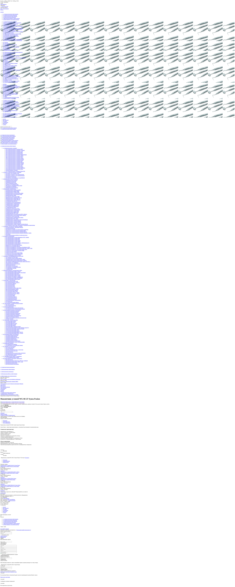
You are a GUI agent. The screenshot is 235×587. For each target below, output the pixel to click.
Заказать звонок (3, 414)
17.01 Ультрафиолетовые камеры (12, 357)
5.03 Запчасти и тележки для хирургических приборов (16, 229)
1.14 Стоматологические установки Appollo (14, 163)
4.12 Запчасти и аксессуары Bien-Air (13, 202)
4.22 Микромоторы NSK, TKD (11, 213)
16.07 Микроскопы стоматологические (13, 354)
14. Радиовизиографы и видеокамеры (11, 36)
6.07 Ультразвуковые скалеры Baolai (12, 243)
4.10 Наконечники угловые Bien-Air (12, 199)
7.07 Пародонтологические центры (12, 263)
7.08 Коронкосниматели (10, 264)
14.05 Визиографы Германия (11, 339)
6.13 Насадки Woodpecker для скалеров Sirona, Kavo (16, 249)
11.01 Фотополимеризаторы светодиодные (14, 307)
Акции (4, 119)
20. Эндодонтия (6, 43)
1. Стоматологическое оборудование (10, 14)
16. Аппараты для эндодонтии (9, 38)
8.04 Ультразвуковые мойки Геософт (12, 274)
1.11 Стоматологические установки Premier (14, 160)
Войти (2, 538)
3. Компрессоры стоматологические (10, 23)
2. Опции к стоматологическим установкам (12, 22)
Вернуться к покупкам (5, 571)
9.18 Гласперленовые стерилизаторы (13, 300)
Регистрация (6, 8)
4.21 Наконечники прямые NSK (12, 212)
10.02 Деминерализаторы (10, 305)
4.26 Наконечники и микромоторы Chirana (14, 217)
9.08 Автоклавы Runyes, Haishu (11, 289)
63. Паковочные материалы (8, 88)
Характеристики (6, 421)
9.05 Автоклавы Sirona (10, 285)
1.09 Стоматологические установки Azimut (14, 158)
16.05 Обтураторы (9, 351)
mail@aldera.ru (3, 4)
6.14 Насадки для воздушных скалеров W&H (14, 250)
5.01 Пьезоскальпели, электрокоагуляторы (14, 227)
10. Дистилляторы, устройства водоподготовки (13, 31)
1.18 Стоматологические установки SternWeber (15, 167)
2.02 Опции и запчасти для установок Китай (14, 174)
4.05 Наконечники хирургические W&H (13, 194)
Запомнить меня (5, 534)
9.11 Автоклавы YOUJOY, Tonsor (12, 292)
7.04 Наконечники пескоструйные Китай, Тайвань (15, 260)
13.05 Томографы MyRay (10, 325)
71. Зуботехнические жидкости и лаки (11, 97)
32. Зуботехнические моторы (9, 53)
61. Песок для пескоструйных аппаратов (11, 86)
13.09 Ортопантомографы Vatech (12, 329)
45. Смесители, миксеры (8, 67)
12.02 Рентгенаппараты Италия (11, 312)
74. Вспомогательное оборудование (10, 101)
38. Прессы (5, 60)
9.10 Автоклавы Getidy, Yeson (11, 291)
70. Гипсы (5, 96)
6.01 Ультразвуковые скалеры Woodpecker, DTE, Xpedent (17, 237)
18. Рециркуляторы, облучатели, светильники (12, 40)
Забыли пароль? (3, 536)
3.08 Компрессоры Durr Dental (11, 187)
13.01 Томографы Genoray (10, 321)
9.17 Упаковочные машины (11, 299)
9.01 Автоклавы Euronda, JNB (11, 281)
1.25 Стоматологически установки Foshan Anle (15, 171)
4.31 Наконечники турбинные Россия (13, 223)
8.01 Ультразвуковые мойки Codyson (13, 271)
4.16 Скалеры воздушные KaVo (11, 206)
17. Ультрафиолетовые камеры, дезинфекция (12, 39)
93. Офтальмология (7, 111)
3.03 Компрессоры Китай (10, 182)
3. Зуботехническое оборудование (10, 16)
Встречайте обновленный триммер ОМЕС (9, 381)
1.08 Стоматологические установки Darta (14, 156)
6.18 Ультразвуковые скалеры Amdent (13, 254)
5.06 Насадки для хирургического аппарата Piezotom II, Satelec (18, 232)
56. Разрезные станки (7, 79)
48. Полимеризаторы (7, 71)
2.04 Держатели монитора (10, 176)
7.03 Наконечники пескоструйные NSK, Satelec (15, 259)
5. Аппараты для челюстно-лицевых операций (12, 26)
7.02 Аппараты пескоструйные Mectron (13, 258)
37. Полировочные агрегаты (9, 58)
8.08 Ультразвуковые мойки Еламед (12, 279)
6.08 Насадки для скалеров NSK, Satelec (13, 245)
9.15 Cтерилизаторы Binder (11, 296)
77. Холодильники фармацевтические (11, 104)
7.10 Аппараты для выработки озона (13, 267)
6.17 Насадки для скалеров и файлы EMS (14, 253)
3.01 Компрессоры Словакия (11, 180)
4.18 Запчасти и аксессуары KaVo (12, 208)
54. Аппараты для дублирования (10, 77)
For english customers (4, 528)
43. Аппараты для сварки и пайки (10, 65)
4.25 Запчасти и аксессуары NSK (12, 216)
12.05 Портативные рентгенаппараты (13, 315)
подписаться (3, 492)
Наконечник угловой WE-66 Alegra (7, 479)
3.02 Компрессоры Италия (10, 181)
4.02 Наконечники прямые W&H (12, 191)
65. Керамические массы (8, 90)
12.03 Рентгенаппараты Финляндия (12, 313)
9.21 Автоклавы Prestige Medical (12, 302)
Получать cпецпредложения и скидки (10, 554)
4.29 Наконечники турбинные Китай (13, 220)
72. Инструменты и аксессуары (9, 98)
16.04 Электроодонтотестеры (11, 350)
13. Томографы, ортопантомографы (10, 34)
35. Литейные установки (8, 56)
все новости (3, 384)
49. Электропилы (6, 72)
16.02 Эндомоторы (9, 348)
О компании (5, 122)
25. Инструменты (6, 49)
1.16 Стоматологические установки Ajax (13, 165)
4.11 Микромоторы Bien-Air (11, 201)
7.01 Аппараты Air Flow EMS (11, 257)
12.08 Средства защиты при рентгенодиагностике (15, 317)
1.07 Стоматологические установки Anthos (14, 155)
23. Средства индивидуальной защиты (11, 46)
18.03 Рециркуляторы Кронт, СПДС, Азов (14, 361)
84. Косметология (6, 115)
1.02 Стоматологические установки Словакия (15, 150)
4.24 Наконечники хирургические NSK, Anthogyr (15, 215)
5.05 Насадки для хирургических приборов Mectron (16, 231)
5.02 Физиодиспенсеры (10, 228)
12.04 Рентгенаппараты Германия (12, 314)
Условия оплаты (11, 415)
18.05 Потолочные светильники (12, 364)
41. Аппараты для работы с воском (10, 63)
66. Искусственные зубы (8, 91)
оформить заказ (13, 571)
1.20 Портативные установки (11, 170)
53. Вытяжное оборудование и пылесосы (11, 76)
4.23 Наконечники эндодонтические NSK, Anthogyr (16, 214)
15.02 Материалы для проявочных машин (14, 345)
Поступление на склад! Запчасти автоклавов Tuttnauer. (11, 383)
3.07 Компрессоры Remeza (10, 186)
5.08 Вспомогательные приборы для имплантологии (16, 235)
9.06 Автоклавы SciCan (10, 286)
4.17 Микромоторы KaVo (10, 207)
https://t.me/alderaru (11, 499)
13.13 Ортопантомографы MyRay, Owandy (14, 333)
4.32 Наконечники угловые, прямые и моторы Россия (16, 224)
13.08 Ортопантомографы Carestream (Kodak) (14, 328)
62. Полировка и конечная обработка (10, 87)
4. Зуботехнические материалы (9, 17)
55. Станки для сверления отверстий (10, 78)
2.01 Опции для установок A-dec (12, 173)
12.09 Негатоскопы (9, 318)
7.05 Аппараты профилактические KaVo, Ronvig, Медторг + (18, 261)
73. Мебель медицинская (8, 100)
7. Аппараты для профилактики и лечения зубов (13, 28)
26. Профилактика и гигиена (9, 50)
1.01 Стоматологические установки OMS (14, 149)
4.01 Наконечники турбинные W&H (13, 189)
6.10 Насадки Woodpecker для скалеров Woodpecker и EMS (17, 247)
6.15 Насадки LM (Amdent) (11, 251)
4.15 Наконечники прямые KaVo (12, 205)
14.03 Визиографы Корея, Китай (12, 337)
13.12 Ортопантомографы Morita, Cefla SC (14, 332)
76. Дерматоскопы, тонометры (9, 103)
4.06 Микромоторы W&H (10, 195)
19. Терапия (5, 42)
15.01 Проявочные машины (11, 344)
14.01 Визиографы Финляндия (11, 335)
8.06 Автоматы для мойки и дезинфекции (14, 277)
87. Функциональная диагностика (10, 110)
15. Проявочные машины (8, 37)
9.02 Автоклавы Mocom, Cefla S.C (12, 282)
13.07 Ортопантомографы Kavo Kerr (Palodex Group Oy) (17, 327)
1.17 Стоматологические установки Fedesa (14, 166)
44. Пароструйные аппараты (9, 66)
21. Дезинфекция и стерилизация (10, 44)
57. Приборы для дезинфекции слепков (11, 80)
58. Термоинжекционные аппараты (10, 82)
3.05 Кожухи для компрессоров (11, 184)
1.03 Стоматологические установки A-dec (14, 151)
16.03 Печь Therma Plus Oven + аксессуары (14, 349)
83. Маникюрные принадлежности (10, 114)
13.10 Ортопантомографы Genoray (12, 331)
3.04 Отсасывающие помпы (11, 183)
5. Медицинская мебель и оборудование (11, 18)
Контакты (5, 123)
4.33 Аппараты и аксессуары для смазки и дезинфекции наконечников (20, 225)
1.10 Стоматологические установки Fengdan (14, 159)
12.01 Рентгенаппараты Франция (12, 311)
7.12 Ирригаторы (9, 269)
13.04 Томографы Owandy (10, 324)
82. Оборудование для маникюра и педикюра (12, 113)
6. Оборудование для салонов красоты (11, 19)
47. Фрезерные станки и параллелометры (11, 69)
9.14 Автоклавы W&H (10, 295)
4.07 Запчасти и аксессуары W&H (12, 196)
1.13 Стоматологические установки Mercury (14, 162)
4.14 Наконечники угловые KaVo (12, 204)
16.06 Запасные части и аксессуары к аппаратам (15, 353)
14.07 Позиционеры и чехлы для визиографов (15, 342)
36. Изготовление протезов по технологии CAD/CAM (14, 57)
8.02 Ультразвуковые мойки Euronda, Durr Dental (15, 272)
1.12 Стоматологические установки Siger (14, 161)
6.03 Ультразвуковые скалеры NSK (12, 239)
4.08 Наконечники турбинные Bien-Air (13, 197)
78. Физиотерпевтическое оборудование (11, 106)
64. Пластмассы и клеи (7, 89)
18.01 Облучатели (9, 359)
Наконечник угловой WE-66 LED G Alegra (9, 473)
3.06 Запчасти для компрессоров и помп (13, 185)
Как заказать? (6, 120)
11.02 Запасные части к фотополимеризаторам (15, 308)
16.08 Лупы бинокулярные (11, 355)
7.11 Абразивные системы (10, 268)
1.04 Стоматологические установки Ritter (14, 152)
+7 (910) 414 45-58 (4, 6)
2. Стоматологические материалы (10, 15)
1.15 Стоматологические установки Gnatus (14, 164)
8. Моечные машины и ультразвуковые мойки (12, 29)
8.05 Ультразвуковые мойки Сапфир (12, 275)
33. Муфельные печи (7, 54)
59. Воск (4, 84)
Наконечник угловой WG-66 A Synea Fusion (9, 466)
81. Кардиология (6, 109)
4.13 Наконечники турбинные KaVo (12, 203)
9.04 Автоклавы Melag (10, 284)
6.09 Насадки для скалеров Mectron (12, 246)
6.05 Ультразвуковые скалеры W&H (12, 241)
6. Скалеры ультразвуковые (8, 27)
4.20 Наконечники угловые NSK (12, 210)
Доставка (5, 121)
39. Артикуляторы (7, 61)
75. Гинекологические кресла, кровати (11, 102)
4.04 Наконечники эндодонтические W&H (14, 193)
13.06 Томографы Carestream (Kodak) (13, 326)
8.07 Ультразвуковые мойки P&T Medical (13, 278)
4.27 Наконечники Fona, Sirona (11, 218)
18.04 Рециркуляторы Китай (11, 362)
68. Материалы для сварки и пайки (10, 94)
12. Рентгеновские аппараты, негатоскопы (12, 33)
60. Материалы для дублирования (10, 85)
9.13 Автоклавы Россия (10, 294)
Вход (1, 8)
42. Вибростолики (7, 64)
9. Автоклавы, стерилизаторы (9, 30)
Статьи (4, 124)
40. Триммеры (6, 62)
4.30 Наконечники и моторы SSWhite (13, 221)
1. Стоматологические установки (10, 21)
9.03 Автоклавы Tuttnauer (10, 283)
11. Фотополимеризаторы (8, 32)
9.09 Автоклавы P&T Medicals (11, 290)
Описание (5, 420)
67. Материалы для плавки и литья (10, 92)
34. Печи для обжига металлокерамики (11, 55)
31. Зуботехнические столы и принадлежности (13, 52)
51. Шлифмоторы (6, 74)
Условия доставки (4, 415)
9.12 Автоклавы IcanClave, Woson (12, 293)
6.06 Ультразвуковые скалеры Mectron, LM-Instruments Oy (17, 242)
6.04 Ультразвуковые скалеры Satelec (13, 240)
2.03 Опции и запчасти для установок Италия (14, 175)
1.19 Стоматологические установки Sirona (14, 169)
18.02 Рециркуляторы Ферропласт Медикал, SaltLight (16, 360)
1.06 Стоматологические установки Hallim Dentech (16, 154)
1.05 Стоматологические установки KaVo (14, 153)
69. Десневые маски (7, 95)
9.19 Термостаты (8, 301)
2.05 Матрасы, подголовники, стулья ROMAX (15, 177)
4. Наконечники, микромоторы (9, 25)
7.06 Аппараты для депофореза (11, 262)
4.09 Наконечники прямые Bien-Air (12, 198)
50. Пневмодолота (7, 73)
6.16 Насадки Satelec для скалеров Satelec (14, 252)
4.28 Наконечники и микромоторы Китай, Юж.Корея (16, 219)
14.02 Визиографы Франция (11, 336)
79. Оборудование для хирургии (9, 107)
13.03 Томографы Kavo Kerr (11, 323)
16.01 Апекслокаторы (9, 347)
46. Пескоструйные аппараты (9, 68)
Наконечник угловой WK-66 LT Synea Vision (9, 486)
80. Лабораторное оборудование (9, 108)
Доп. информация (6, 422)
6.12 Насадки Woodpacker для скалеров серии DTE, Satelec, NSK (18, 248)
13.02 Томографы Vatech (10, 322)
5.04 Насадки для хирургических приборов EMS (15, 230)
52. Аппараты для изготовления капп (11, 75)
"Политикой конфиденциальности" (23, 530)
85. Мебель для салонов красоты (9, 116)
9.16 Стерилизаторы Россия (11, 297)
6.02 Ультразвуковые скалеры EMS (12, 238)
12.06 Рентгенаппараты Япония (12, 316)
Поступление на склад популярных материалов (10, 379)
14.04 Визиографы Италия (10, 338)
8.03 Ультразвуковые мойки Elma (12, 273)
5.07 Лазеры (7, 234)
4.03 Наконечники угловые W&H (12, 192)
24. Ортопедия (6, 48)
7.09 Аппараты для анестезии (11, 266)
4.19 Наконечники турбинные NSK (12, 209)
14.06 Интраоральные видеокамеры (12, 340)
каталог (2, 12)
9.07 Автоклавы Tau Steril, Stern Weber (13, 288)
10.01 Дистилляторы (9, 304)
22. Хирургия (6, 45)
